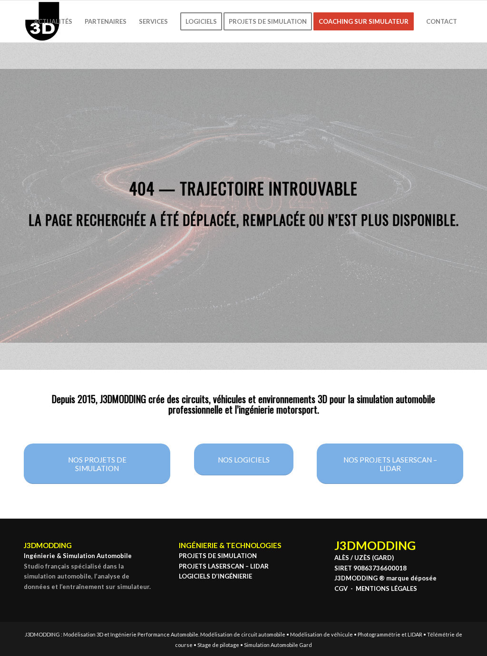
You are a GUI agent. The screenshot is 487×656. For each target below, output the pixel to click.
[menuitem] (53, 21)
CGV (341, 588)
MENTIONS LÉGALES (386, 588)
